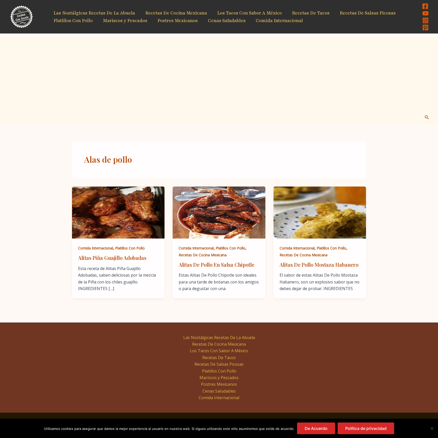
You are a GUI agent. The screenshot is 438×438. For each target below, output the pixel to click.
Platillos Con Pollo (73, 21)
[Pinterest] (425, 27)
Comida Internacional (279, 21)
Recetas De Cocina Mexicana (176, 13)
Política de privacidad (366, 428)
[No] (431, 428)
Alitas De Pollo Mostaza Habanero (319, 264)
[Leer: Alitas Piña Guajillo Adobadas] (118, 212)
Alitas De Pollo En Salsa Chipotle (216, 264)
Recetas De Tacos (311, 13)
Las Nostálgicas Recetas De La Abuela (94, 13)
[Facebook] (425, 6)
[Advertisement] (219, 71)
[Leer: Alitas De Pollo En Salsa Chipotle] (219, 212)
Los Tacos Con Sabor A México (249, 13)
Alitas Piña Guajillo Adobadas (112, 257)
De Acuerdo (316, 428)
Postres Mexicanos (177, 21)
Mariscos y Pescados (125, 21)
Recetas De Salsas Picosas (368, 13)
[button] (427, 117)
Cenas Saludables (227, 21)
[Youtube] (425, 13)
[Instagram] (425, 20)
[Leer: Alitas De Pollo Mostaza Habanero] (319, 212)
